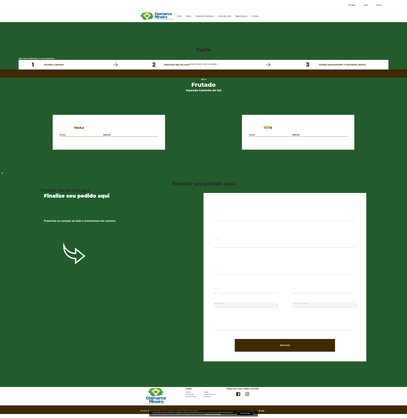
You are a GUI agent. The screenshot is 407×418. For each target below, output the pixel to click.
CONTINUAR (245, 413)
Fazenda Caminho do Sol (203, 90)
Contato (255, 16)
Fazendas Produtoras (204, 16)
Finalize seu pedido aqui (65, 190)
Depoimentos (241, 16)
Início (179, 16)
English (366, 5)
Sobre (188, 16)
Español (379, 5)
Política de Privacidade (213, 414)
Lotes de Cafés (224, 16)
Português (351, 5)
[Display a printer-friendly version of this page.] (2, 173)
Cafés (206, 392)
